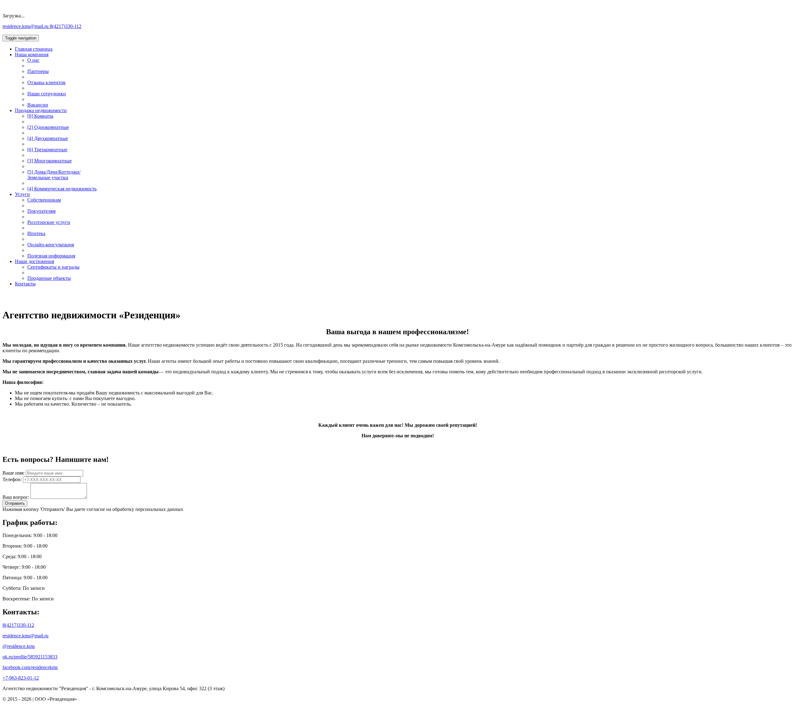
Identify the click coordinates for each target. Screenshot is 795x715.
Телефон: (12, 479)
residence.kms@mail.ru (26, 26)
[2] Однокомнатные (48, 127)
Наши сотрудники (46, 93)
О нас (33, 60)
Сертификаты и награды (53, 267)
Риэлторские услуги (48, 222)
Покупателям (41, 211)
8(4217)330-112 (65, 26)
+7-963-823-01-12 (20, 678)
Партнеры (38, 71)
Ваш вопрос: (15, 497)
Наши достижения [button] (34, 261)
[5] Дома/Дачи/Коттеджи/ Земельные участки (53, 174)
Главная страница (33, 49)
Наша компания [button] (31, 54)
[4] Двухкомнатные (47, 138)
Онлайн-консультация (50, 244)
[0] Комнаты (40, 116)
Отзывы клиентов (46, 82)
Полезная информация (51, 255)
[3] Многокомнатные (49, 160)
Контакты (25, 283)
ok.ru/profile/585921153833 (29, 656)
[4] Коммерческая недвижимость (62, 188)
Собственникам (44, 200)
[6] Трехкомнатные (47, 149)
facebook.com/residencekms (30, 667)
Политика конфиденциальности (36, 709)
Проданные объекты (49, 278)
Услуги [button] (22, 194)
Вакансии (37, 104)
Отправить (15, 503)
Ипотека (36, 233)
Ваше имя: (13, 473)
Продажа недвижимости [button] (41, 110)
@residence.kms (18, 646)
